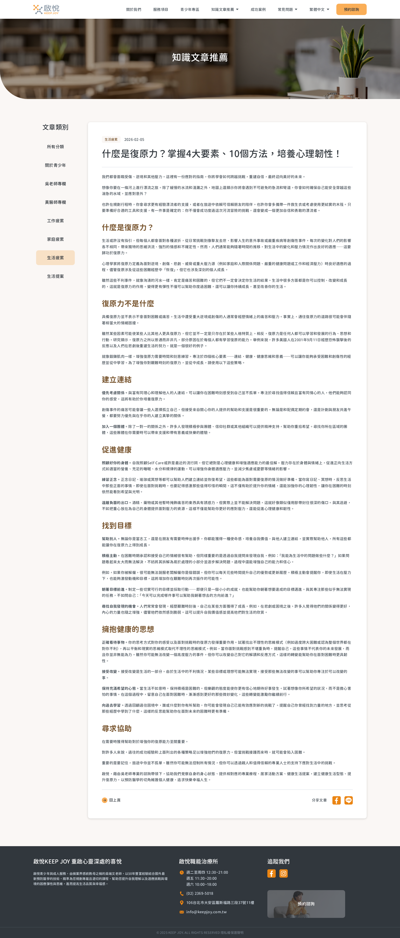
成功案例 (258, 9)
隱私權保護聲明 (232, 932)
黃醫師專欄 (55, 202)
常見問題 (285, 9)
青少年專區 (189, 9)
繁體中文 (317, 9)
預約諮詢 (351, 9)
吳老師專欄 (55, 184)
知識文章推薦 (222, 9)
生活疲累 (55, 258)
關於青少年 (55, 165)
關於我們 (133, 9)
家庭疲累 (55, 239)
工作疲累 (55, 221)
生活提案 (55, 276)
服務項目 (160, 9)
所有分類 (55, 147)
